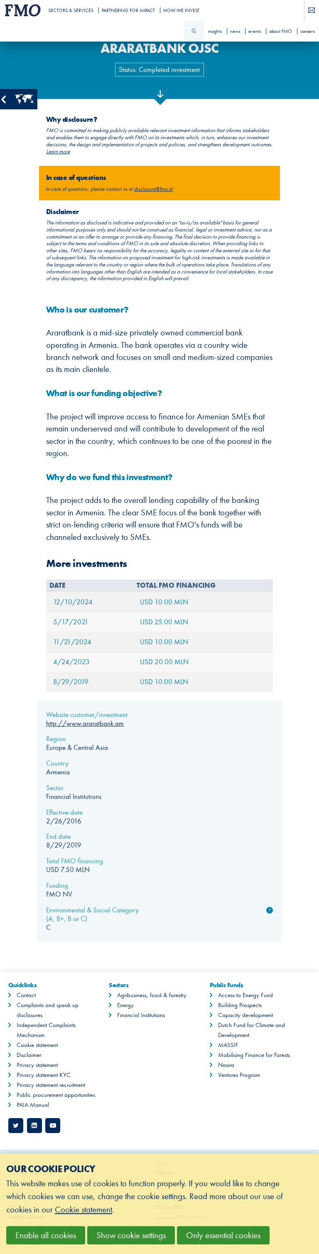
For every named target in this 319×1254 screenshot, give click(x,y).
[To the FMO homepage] (21, 10)
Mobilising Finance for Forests (254, 1055)
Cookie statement (37, 1045)
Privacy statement (37, 1065)
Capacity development (245, 1015)
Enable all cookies (45, 1235)
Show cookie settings (131, 1235)
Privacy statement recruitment (51, 1085)
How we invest (181, 10)
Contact (26, 995)
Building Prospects (240, 1005)
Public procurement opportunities (56, 1095)
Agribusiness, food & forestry (151, 995)
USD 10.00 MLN (164, 602)
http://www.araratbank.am (85, 723)
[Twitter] (15, 1125)
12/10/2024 (73, 602)
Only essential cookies (223, 1235)
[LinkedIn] (34, 1125)
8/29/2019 (70, 682)
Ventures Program (239, 1075)
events (254, 31)
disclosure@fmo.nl (153, 189)
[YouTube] (52, 1125)
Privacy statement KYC (44, 1075)
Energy (125, 1005)
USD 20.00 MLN (164, 662)
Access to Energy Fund (245, 995)
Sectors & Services (70, 10)
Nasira (226, 1065)
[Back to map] (18, 99)
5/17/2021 (70, 622)
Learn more (58, 151)
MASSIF (228, 1045)
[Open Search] (194, 31)
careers (307, 31)
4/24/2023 (71, 662)
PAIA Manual (33, 1105)
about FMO (280, 31)
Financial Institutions (141, 1015)
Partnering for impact (128, 10)
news (235, 31)
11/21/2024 (72, 642)
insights (215, 31)
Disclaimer (29, 1055)
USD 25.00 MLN (164, 622)
